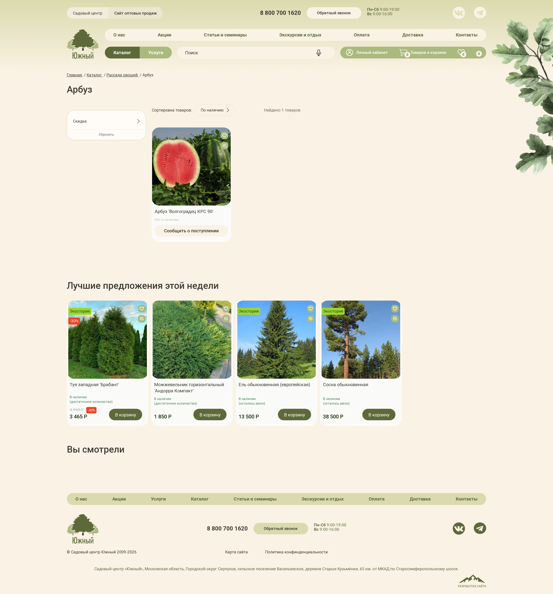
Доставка (412, 35)
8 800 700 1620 (280, 13)
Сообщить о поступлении (191, 230)
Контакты (467, 35)
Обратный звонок (334, 13)
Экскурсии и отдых (300, 35)
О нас (119, 35)
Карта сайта (236, 552)
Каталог (122, 52)
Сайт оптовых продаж (135, 13)
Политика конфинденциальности (296, 552)
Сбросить (106, 135)
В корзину (125, 415)
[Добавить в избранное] (224, 135)
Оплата (362, 35)
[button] (66, 363)
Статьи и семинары (225, 35)
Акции (164, 35)
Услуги (155, 52)
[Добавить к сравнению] (224, 145)
